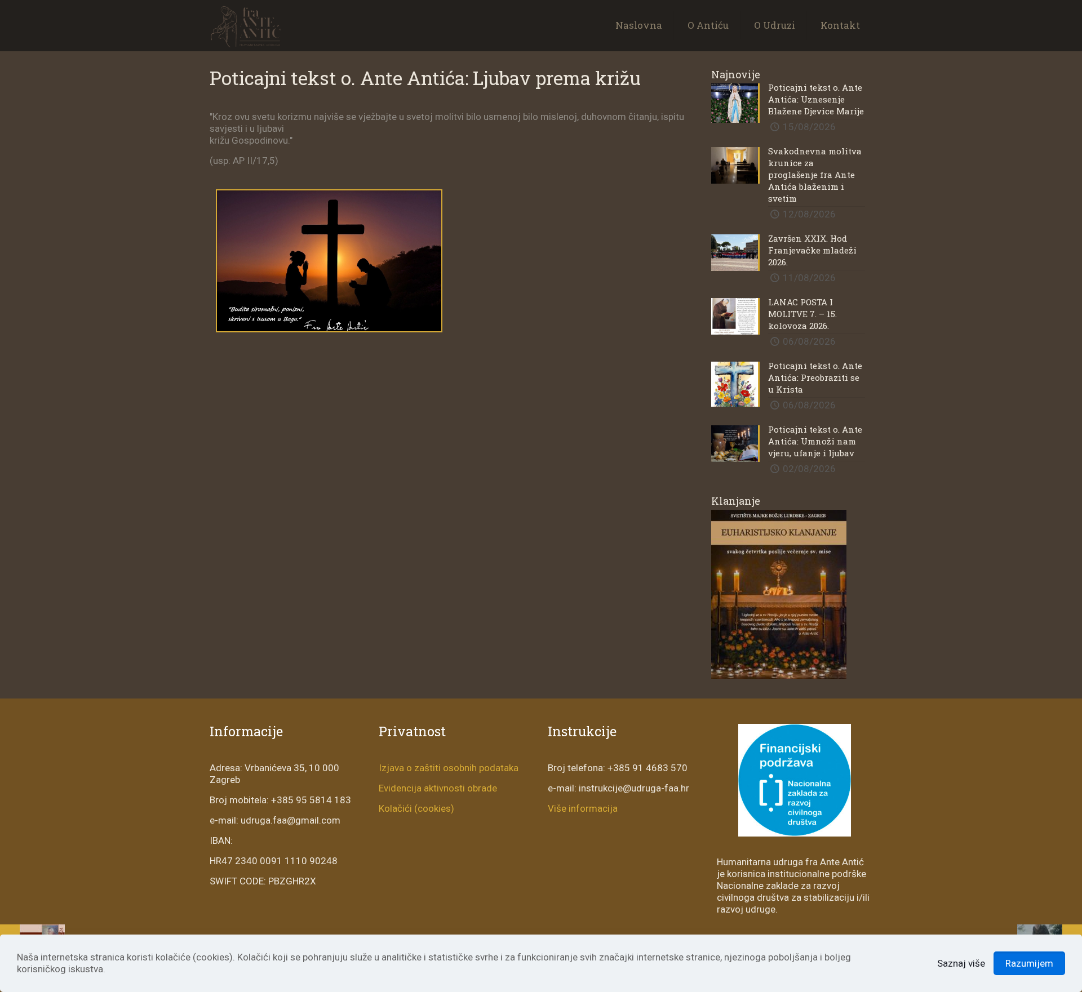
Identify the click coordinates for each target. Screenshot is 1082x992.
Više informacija (583, 808)
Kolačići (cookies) (416, 808)
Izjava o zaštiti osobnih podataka (448, 767)
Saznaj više (961, 963)
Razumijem (1029, 963)
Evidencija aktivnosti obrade (438, 788)
